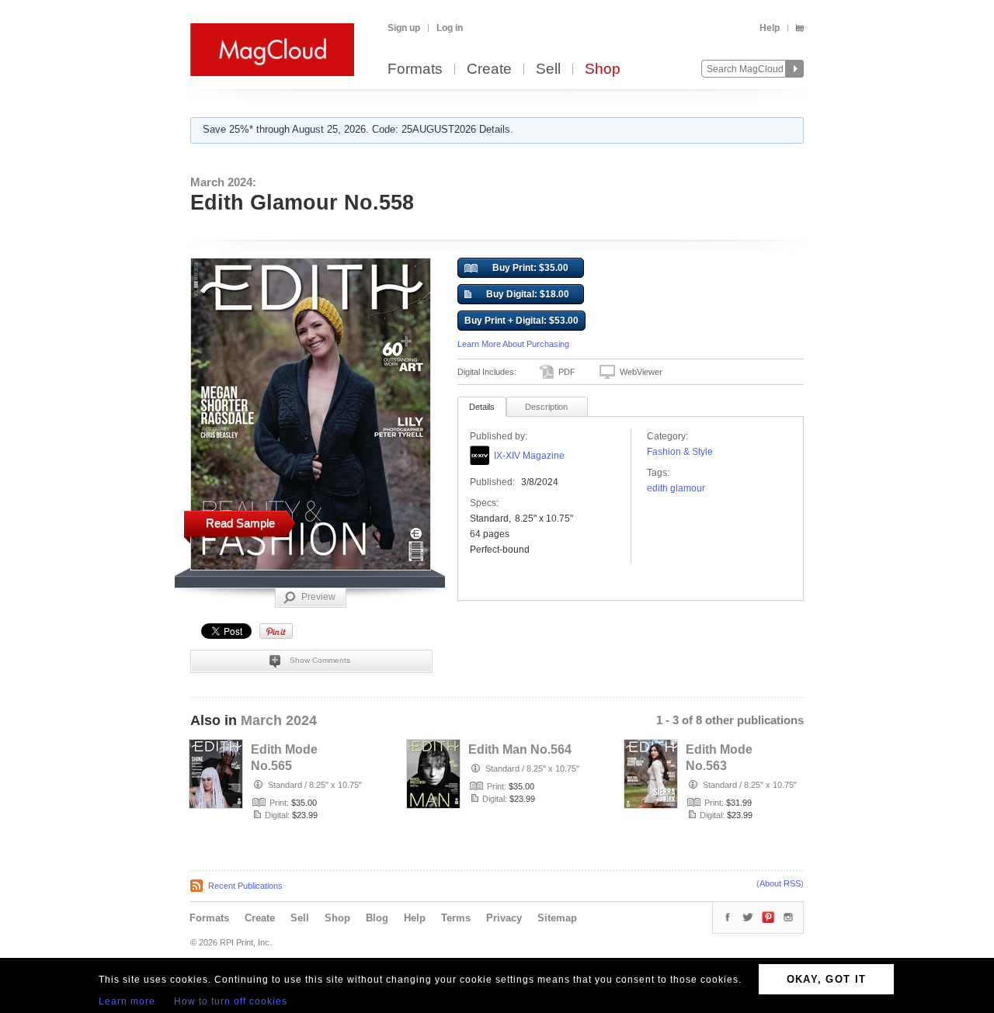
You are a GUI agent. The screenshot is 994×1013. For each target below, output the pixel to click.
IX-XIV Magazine (529, 455)
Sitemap (557, 918)
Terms (456, 918)
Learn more (127, 1001)
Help (769, 28)
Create (489, 69)
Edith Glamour (676, 488)
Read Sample (240, 522)
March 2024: (223, 182)
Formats (415, 69)
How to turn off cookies (230, 1001)
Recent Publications (245, 885)
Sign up (404, 28)
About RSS (780, 883)
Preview (318, 596)
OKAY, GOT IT (827, 979)
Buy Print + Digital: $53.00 (521, 320)
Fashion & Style (680, 451)
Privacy (504, 918)
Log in (449, 28)
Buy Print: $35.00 (530, 267)
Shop (602, 69)
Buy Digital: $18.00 (527, 294)
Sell (548, 69)
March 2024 (279, 720)
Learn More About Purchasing (513, 344)
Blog (377, 918)
